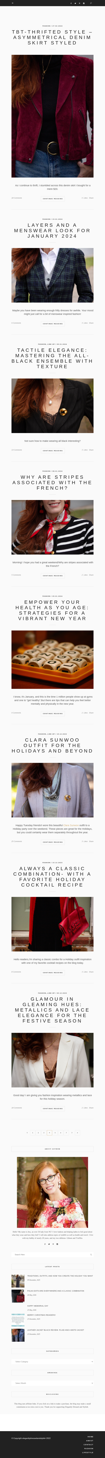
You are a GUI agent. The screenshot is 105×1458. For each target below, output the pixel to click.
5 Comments (16, 575)
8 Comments (16, 972)
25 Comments (16, 841)
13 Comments (16, 450)
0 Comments (16, 713)
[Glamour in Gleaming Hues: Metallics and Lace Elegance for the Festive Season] (52, 1060)
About (90, 1441)
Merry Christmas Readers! (41, 1315)
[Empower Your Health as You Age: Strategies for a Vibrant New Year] (52, 659)
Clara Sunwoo (71, 825)
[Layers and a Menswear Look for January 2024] (52, 275)
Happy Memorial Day (37, 1306)
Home (91, 1437)
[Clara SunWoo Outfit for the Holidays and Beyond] (52, 790)
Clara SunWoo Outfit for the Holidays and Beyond (53, 745)
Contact (89, 1444)
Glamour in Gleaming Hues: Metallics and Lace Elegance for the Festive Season (52, 1009)
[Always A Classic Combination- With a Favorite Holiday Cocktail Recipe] (52, 924)
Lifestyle (88, 1452)
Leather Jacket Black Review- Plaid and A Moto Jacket (55, 1330)
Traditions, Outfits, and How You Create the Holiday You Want (60, 1276)
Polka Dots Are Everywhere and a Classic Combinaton (55, 1291)
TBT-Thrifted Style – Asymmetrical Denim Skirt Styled (52, 37)
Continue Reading (53, 198)
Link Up (51, 344)
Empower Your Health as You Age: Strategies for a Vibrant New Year (52, 610)
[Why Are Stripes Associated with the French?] (52, 527)
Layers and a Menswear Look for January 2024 (52, 230)
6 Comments (16, 323)
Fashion (46, 26)
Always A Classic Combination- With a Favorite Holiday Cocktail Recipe (52, 877)
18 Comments (16, 198)
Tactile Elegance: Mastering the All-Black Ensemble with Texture (52, 358)
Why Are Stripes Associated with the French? (52, 482)
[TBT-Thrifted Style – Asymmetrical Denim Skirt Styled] (52, 116)
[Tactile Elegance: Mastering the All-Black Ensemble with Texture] (52, 406)
